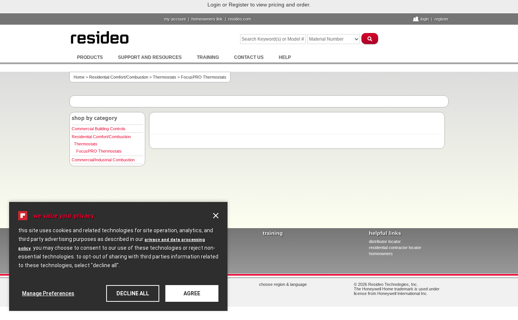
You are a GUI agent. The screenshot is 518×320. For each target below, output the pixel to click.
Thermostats (164, 77)
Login (425, 19)
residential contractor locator (395, 247)
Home (79, 77)
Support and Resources (150, 57)
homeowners (381, 253)
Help (285, 57)
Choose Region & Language (283, 284)
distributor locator (385, 241)
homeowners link (207, 19)
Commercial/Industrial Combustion (103, 160)
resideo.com (239, 19)
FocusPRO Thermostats (99, 151)
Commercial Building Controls (99, 128)
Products (90, 57)
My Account (175, 19)
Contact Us (249, 57)
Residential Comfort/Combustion (118, 77)
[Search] (370, 38)
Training (208, 57)
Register (442, 19)
